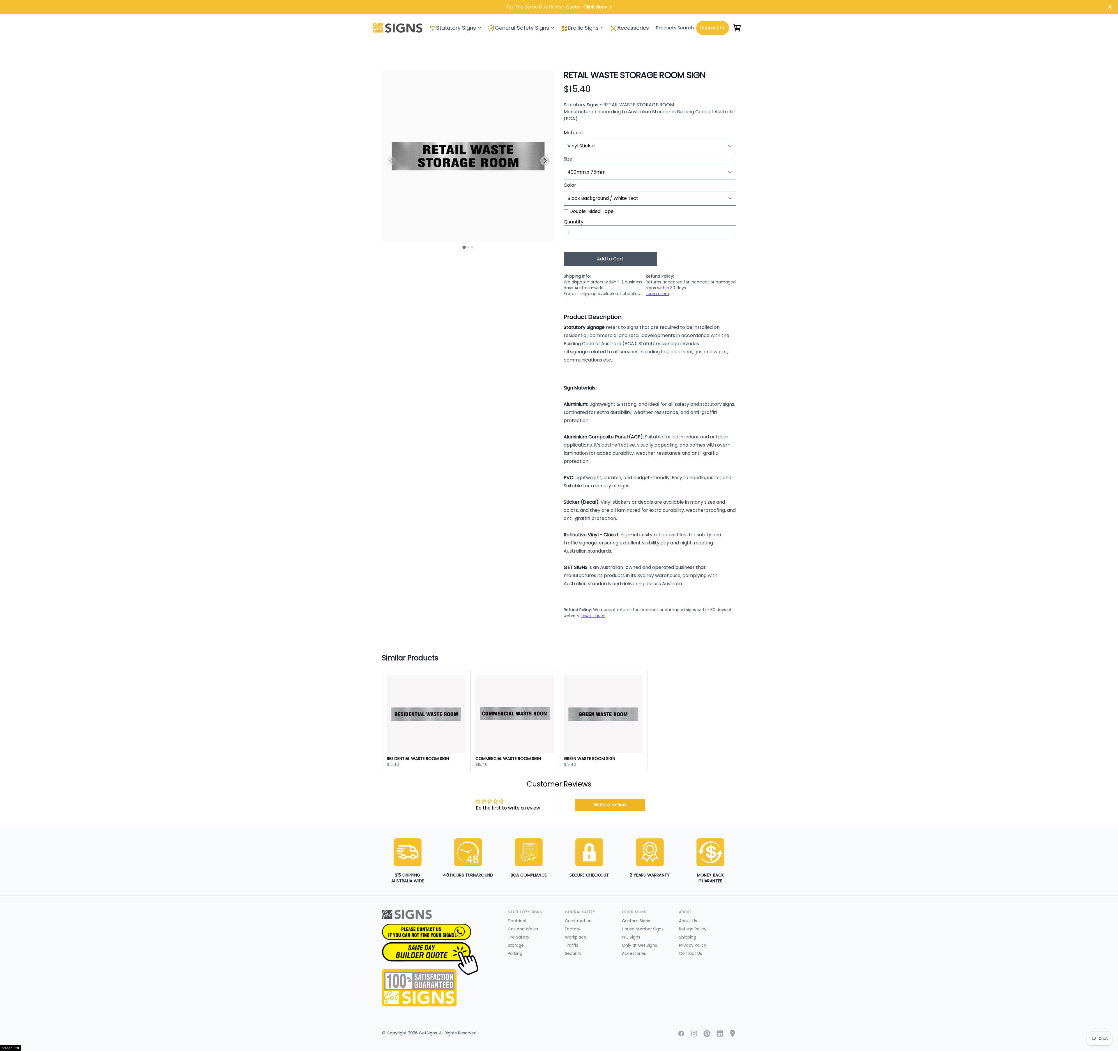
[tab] (464, 247)
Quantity (573, 221)
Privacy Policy (692, 945)
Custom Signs (636, 921)
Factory (572, 929)
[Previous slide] (391, 160)
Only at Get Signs (639, 945)
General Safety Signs (522, 27)
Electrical (517, 921)
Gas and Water (523, 929)
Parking (515, 953)
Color (570, 185)
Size (568, 159)
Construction (578, 921)
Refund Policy (692, 929)
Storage (516, 945)
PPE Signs (631, 937)
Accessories (633, 27)
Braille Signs (583, 27)
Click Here (597, 6)
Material (573, 132)
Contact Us (690, 953)
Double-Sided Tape (591, 211)
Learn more (657, 294)
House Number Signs (643, 929)
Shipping (687, 937)
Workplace (575, 937)
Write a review (610, 804)
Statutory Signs (456, 27)
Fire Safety (518, 937)
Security (573, 953)
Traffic (572, 945)
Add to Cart (610, 258)
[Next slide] (545, 160)
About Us (688, 921)
